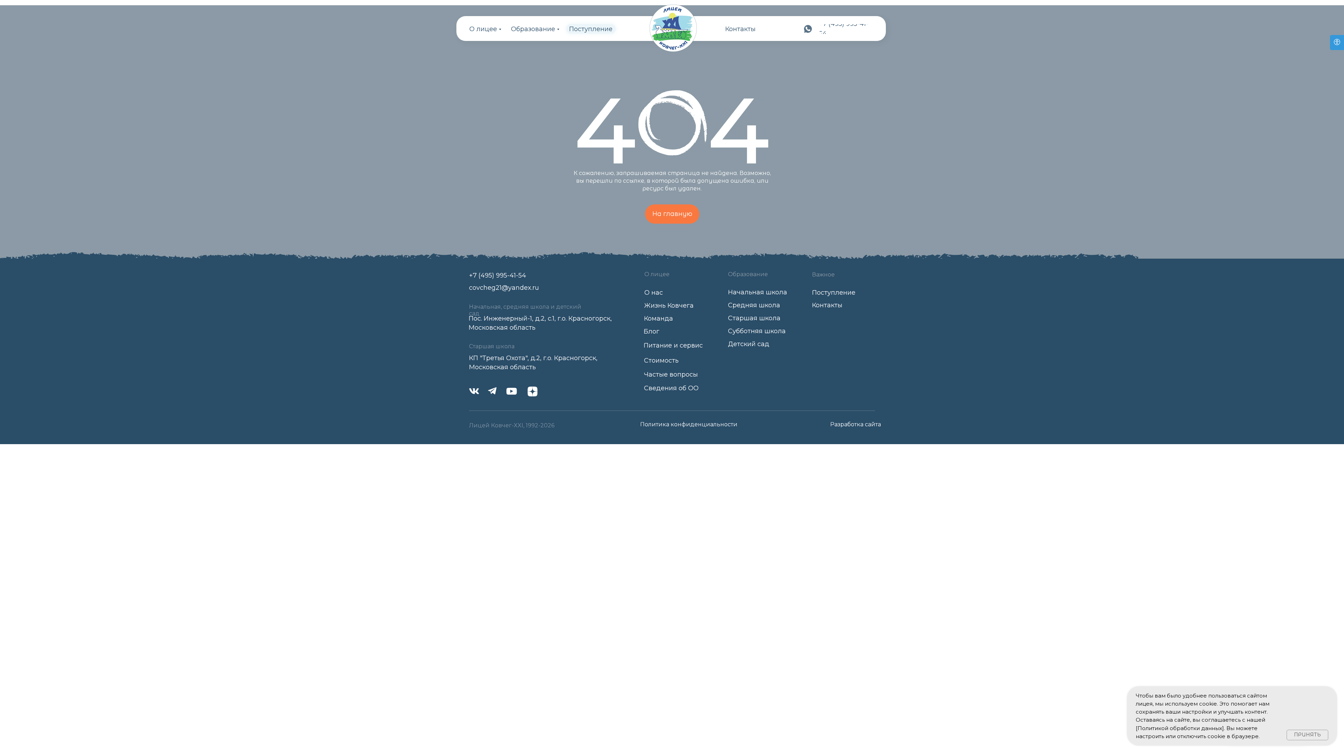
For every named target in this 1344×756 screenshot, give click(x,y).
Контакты (740, 29)
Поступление (590, 29)
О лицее (483, 29)
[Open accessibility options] (1337, 42)
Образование (533, 29)
